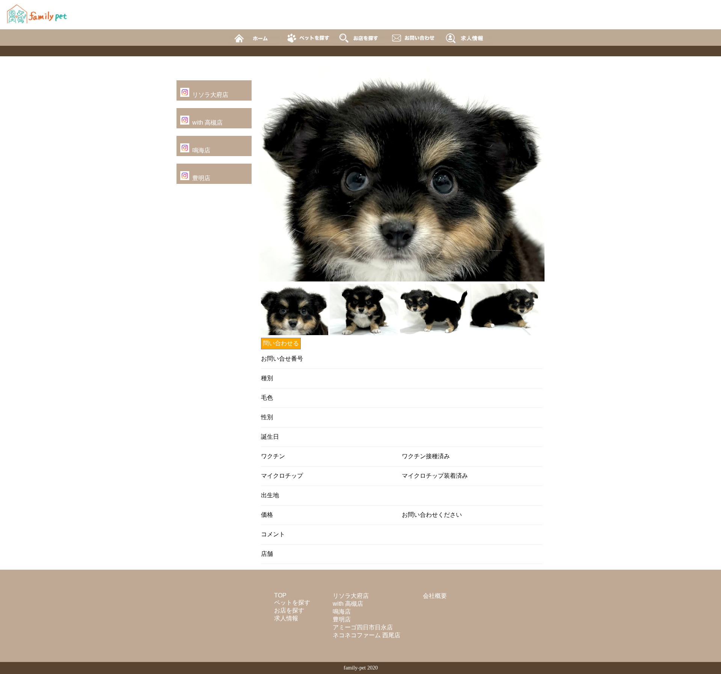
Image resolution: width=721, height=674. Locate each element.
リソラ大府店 (210, 95)
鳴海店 (201, 150)
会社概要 (435, 596)
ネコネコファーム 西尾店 (366, 635)
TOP (280, 595)
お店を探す (289, 610)
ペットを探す (292, 602)
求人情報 (286, 618)
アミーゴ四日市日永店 (363, 627)
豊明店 (201, 178)
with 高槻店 (207, 122)
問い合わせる (281, 343)
